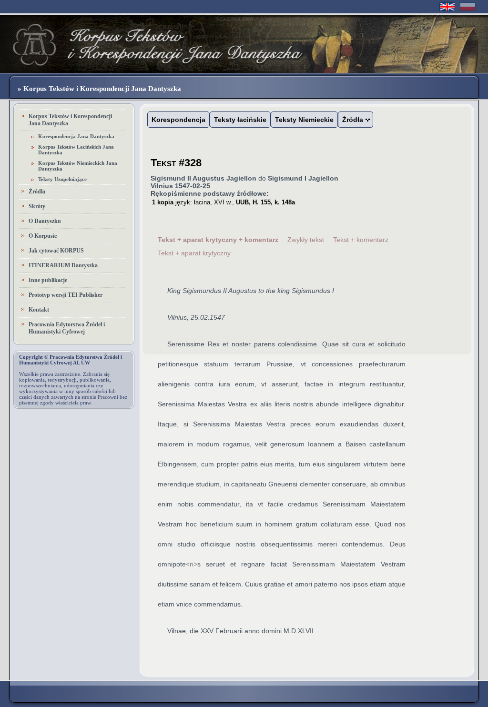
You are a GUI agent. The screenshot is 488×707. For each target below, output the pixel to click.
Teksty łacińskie (240, 119)
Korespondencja (178, 119)
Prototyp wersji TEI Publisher (65, 295)
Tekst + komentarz (360, 239)
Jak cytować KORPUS (56, 250)
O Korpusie (43, 235)
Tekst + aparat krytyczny (194, 253)
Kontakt (39, 309)
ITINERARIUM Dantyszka (63, 265)
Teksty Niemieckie (304, 119)
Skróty (37, 206)
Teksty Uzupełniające (62, 179)
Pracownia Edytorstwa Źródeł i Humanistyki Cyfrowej (67, 328)
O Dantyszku (45, 221)
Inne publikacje (48, 280)
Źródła (37, 191)
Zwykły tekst (305, 239)
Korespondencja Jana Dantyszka (76, 136)
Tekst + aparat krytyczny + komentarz (218, 239)
